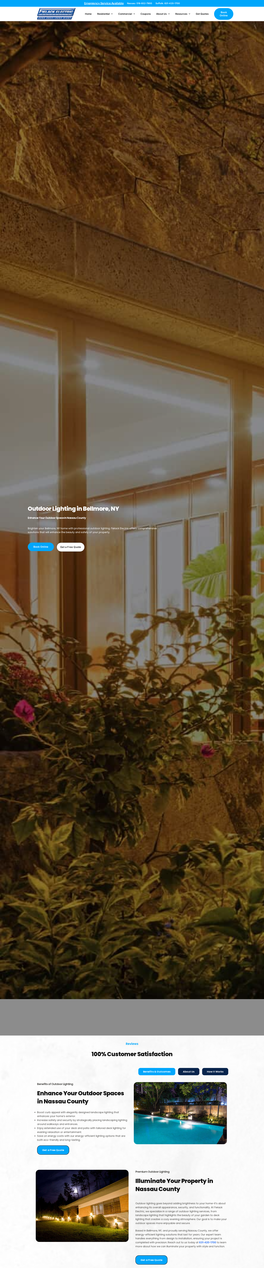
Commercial (125, 14)
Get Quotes (202, 14)
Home (88, 14)
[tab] (156, 1071)
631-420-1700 (207, 1242)
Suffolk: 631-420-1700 (168, 3)
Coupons (146, 14)
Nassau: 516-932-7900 (139, 3)
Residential (103, 14)
